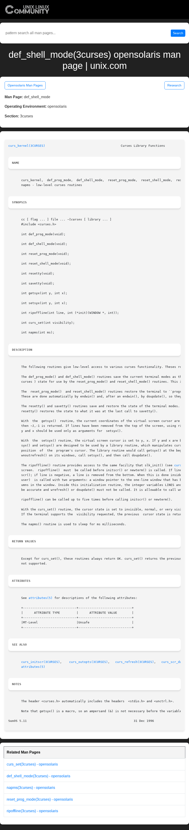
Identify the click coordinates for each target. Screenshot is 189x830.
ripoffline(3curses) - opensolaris (32, 811)
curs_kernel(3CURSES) (26, 145)
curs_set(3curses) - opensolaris (32, 764)
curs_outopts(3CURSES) (88, 662)
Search (178, 33)
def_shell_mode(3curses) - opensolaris (38, 776)
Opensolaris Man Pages (25, 85)
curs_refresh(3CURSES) (134, 662)
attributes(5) (41, 598)
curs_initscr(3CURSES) (40, 662)
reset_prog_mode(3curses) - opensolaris (40, 799)
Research (174, 85)
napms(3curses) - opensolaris (31, 788)
